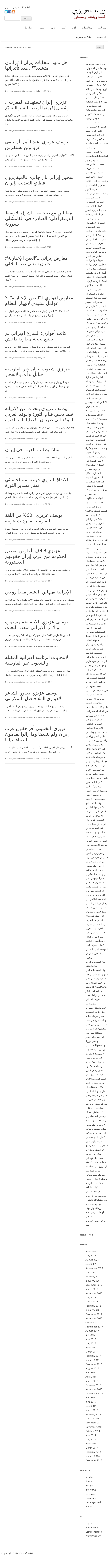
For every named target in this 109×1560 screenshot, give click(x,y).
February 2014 (93, 1451)
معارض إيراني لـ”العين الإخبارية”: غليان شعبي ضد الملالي (36, 261)
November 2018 (93, 1293)
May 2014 (90, 1439)
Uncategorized (93, 1502)
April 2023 (91, 1251)
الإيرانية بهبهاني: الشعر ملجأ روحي (38, 592)
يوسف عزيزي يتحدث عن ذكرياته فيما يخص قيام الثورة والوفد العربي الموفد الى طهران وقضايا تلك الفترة (40, 414)
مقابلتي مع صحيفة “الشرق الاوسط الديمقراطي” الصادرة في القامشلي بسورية (39, 218)
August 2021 (92, 1259)
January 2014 (92, 1456)
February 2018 (93, 1305)
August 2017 (92, 1330)
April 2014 (91, 1443)
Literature (38, 611)
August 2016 (92, 1368)
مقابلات (102, 27)
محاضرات (87, 27)
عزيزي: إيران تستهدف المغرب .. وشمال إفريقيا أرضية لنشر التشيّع (37, 105)
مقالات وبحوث (83, 37)
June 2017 (90, 1339)
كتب (63, 27)
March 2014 (91, 1447)
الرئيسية (101, 37)
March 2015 (91, 1410)
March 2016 (91, 1380)
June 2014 (90, 1435)
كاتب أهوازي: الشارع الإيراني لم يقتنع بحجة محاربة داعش (35, 336)
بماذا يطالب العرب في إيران (32, 449)
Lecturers (90, 1493)
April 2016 (91, 1376)
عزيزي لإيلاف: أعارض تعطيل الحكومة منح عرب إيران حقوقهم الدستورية (36, 556)
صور (53, 27)
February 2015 (93, 1414)
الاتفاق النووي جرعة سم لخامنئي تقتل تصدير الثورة (36, 482)
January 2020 (92, 1280)
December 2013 (93, 1460)
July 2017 (90, 1334)
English (26, 7)
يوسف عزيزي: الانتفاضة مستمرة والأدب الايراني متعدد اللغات (36, 624)
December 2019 (93, 1284)
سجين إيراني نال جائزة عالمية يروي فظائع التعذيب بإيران (39, 180)
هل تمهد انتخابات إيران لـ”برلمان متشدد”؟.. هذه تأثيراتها (36, 65)
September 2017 (94, 1326)
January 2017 (92, 1360)
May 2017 (90, 1343)
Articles (89, 1477)
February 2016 (93, 1385)
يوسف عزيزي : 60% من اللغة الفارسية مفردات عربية (33, 518)
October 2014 (92, 1430)
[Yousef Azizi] (87, 13)
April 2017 (91, 1347)
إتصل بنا (29, 27)
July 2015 (90, 1397)
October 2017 (92, 1322)
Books (88, 1481)
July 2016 (90, 1372)
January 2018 (92, 1309)
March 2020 (91, 1272)
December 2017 (93, 1314)
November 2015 (93, 1389)
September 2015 (94, 1393)
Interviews (29, 91)
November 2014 (93, 1426)
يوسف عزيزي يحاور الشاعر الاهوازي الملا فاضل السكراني (34, 695)
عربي (7, 7)
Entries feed (91, 1527)
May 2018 (90, 1297)
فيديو (42, 27)
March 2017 (91, 1351)
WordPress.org (93, 1535)
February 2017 (93, 1355)
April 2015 (91, 1405)
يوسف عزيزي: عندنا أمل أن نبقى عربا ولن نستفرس (36, 144)
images (89, 1485)
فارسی (16, 7)
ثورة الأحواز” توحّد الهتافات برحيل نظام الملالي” (94, 1212)
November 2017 (93, 1318)
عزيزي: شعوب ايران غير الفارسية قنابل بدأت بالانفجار (37, 371)
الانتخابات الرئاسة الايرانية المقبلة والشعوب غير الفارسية (37, 660)
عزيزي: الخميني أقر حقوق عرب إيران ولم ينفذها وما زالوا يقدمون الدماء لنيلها (37, 734)
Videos (89, 1506)
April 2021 (91, 1263)
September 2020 (94, 1268)
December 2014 (93, 1422)
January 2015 (92, 1418)
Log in (88, 1523)
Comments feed (93, 1531)
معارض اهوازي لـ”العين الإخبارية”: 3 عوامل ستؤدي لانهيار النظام (39, 300)
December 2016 (93, 1364)
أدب (74, 27)
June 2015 (90, 1401)
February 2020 (93, 1276)
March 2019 (91, 1288)
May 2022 (90, 1255)
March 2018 (91, 1301)
